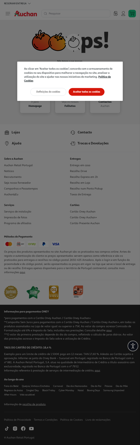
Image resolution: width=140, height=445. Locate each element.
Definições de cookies (48, 91)
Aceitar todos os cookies (86, 91)
